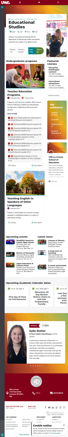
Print (35, 32)
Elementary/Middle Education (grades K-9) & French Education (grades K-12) (24, 144)
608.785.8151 (8, 426)
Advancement (26, 419)
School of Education (20, 19)
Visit (28, 32)
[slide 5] (39, 365)
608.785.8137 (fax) (9, 429)
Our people (54, 119)
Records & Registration (55, 132)
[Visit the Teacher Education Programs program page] (25, 76)
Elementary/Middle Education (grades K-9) (25, 124)
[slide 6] (41, 365)
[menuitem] (13, 420)
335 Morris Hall (8, 431)
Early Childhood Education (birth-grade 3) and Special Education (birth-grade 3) (24, 119)
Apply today (31, 51)
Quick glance (38, 166)
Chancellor (9, 419)
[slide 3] (35, 365)
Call (20, 32)
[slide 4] (37, 365)
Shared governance (27, 422)
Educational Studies (32, 19)
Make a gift (39, 51)
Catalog (13, 166)
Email (13, 32)
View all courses (53, 95)
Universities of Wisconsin (26, 425)
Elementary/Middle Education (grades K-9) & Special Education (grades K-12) (24, 129)
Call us (38, 393)
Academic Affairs (11, 422)
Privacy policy (56, 433)
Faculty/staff (40, 419)
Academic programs (54, 114)
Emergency (55, 419)
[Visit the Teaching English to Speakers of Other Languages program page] (25, 183)
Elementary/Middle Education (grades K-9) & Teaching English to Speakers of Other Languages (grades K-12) (24, 137)
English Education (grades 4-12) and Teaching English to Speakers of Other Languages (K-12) (24, 158)
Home (11, 19)
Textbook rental (56, 124)
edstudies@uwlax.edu (10, 434)
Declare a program (21, 51)
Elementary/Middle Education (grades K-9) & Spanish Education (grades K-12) (24, 151)
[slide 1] (30, 365)
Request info (13, 51)
